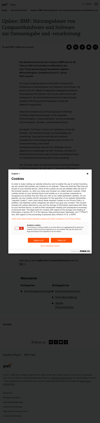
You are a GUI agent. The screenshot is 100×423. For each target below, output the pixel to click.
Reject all (61, 240)
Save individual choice (50, 246)
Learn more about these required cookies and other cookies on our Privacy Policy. (46, 219)
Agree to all (38, 240)
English (15, 173)
